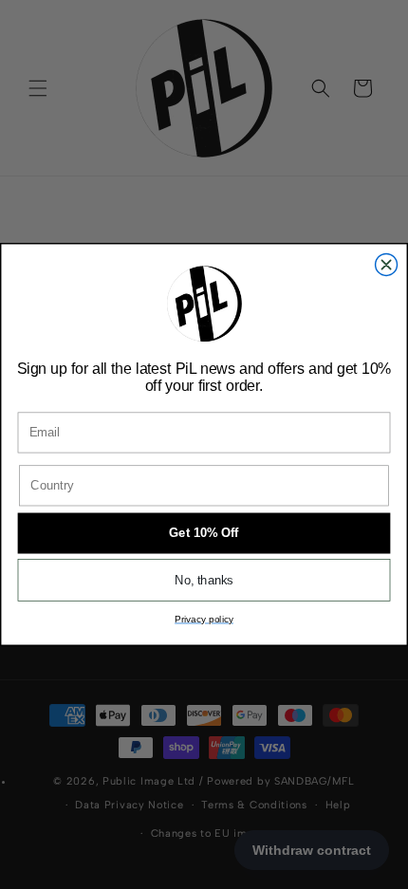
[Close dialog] (387, 264)
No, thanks (204, 579)
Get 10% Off (203, 533)
